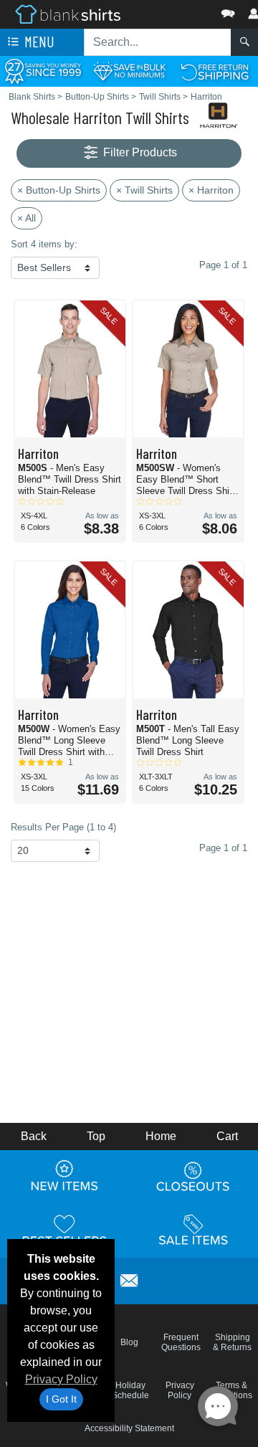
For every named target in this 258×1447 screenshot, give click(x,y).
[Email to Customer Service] (129, 1279)
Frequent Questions (181, 1342)
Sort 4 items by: (44, 244)
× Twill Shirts (144, 190)
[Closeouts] (193, 1176)
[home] (67, 13)
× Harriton (211, 190)
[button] (185, 10)
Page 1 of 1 (223, 848)
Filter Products (138, 152)
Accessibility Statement (129, 1428)
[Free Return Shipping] (215, 71)
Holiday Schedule (130, 1390)
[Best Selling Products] (64, 1229)
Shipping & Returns (232, 1342)
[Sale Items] (193, 1229)
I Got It (61, 1399)
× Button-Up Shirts (58, 190)
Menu (38, 41)
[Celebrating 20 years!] (43, 71)
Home (160, 1136)
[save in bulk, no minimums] (129, 71)
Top (96, 1136)
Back (34, 1136)
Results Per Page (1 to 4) (63, 827)
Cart (227, 1136)
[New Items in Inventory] (64, 1176)
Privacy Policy (61, 1379)
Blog (129, 1342)
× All (26, 218)
